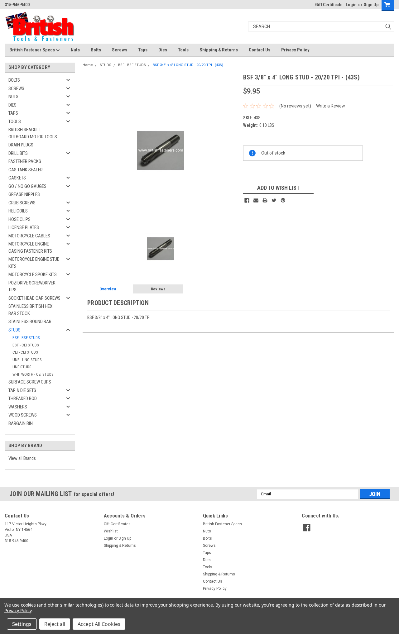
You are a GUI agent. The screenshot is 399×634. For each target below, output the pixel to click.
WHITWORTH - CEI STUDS (33, 374)
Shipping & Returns (219, 50)
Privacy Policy (295, 50)
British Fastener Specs (32, 50)
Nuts (75, 50)
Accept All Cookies (99, 624)
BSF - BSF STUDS (26, 337)
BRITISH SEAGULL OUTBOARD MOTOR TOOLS (32, 133)
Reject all (54, 624)
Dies (162, 50)
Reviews (158, 289)
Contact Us (259, 50)
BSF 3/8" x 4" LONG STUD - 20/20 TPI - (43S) (188, 65)
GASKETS (17, 178)
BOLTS (14, 80)
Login (351, 4)
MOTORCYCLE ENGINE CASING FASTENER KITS (30, 247)
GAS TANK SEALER (25, 170)
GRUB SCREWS (22, 203)
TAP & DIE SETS (22, 390)
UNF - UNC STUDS (27, 359)
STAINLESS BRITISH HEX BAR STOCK (30, 309)
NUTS (13, 96)
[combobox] (321, 26)
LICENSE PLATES (23, 227)
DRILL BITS (18, 153)
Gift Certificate (329, 4)
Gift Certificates (117, 524)
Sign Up (371, 4)
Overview (107, 289)
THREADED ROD (22, 398)
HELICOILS (18, 211)
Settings (21, 624)
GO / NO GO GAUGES (27, 186)
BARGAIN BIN (20, 423)
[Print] (264, 200)
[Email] (255, 200)
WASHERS (17, 407)
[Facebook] (246, 200)
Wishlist (111, 531)
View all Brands (22, 458)
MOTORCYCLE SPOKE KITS (32, 274)
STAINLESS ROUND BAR (29, 321)
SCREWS (16, 88)
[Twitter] (274, 200)
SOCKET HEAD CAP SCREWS (34, 298)
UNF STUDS (21, 367)
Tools (183, 50)
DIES (12, 105)
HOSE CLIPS (19, 219)
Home (88, 65)
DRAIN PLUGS (20, 145)
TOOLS (14, 121)
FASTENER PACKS (24, 161)
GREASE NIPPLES (24, 194)
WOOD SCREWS (22, 415)
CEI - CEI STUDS (25, 352)
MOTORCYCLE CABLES (29, 236)
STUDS (14, 330)
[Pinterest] (283, 200)
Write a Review (330, 105)
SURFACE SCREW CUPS (29, 382)
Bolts (96, 50)
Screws (119, 50)
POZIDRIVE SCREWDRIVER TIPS (31, 286)
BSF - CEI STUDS (25, 345)
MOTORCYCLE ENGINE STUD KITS (34, 262)
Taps (142, 50)
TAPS (13, 113)
